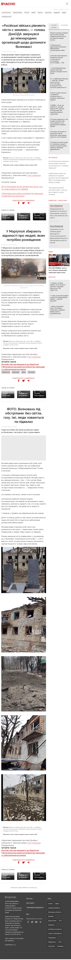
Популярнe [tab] (64, 25)
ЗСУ (60, 921)
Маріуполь (6, 372)
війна (33, 12)
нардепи (57, 12)
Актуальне (53, 157)
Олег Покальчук (56, 206)
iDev (14, 944)
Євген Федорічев (56, 226)
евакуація (15, 372)
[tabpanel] (59, 91)
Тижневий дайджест (35, 907)
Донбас (51, 916)
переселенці (17, 12)
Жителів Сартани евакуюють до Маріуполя (20, 364)
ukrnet (50, 903)
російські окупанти (55, 929)
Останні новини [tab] (54, 26)
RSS (27, 914)
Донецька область (55, 912)
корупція (48, 12)
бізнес (26, 12)
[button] (23, 887)
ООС (60, 942)
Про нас (29, 898)
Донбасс (51, 925)
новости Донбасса (55, 933)
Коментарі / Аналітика (58, 200)
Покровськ (52, 938)
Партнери (30, 903)
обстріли (31, 372)
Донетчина (52, 921)
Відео (51, 251)
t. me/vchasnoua (34, 175)
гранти (40, 12)
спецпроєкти (6, 16)
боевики (60, 946)
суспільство (6, 12)
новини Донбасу (54, 908)
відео (64, 12)
